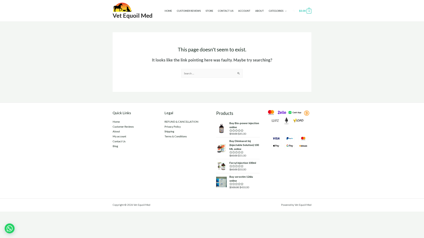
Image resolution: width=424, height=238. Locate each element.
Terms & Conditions (175, 136)
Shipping (169, 131)
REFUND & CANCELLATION (181, 121)
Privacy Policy (172, 126)
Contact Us (225, 10)
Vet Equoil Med (133, 15)
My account (119, 136)
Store (209, 10)
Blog (115, 146)
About (259, 10)
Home (168, 10)
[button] (10, 228)
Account (244, 10)
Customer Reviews (189, 10)
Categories (276, 10)
